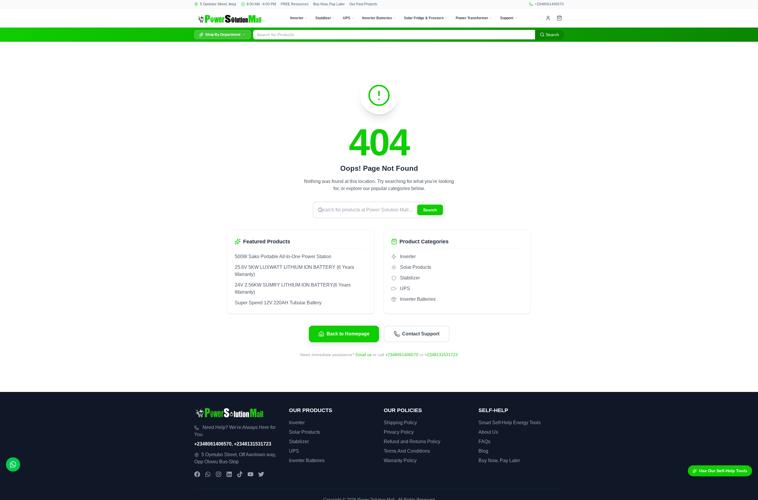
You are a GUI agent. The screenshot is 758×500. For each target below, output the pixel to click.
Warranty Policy (400, 460)
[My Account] (548, 18)
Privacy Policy (399, 432)
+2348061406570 (549, 4)
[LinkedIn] (229, 474)
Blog (483, 451)
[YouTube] (250, 474)
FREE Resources (295, 4)
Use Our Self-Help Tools (723, 470)
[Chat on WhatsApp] (13, 464)
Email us (364, 354)
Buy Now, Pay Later (329, 4)
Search (430, 210)
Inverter (296, 18)
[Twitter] (261, 474)
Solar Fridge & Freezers (424, 18)
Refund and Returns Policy (412, 441)
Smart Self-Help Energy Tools (509, 422)
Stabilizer (323, 18)
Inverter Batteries (377, 18)
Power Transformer (472, 18)
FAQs (484, 441)
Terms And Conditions (407, 451)
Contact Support (420, 333)
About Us (488, 432)
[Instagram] (218, 474)
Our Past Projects (363, 4)
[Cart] (559, 18)
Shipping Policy (400, 422)
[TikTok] (240, 474)
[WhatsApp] (208, 474)
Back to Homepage (348, 333)
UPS (346, 18)
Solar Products (304, 432)
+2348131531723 (441, 354)
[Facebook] (197, 474)
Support (506, 18)
